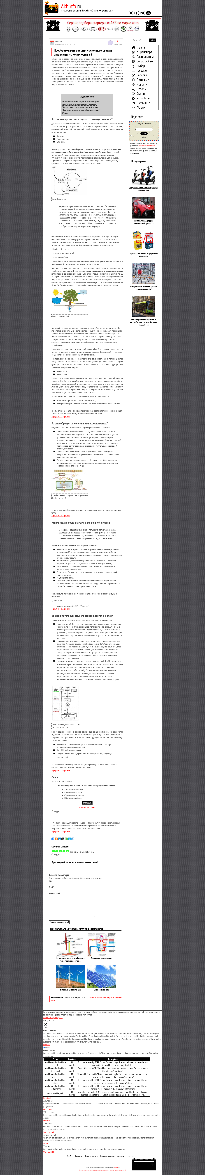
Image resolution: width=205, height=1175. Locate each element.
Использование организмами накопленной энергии (80, 107)
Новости (142, 84)
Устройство (144, 98)
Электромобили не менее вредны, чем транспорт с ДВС (143, 288)
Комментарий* (55, 893)
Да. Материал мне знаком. (75, 789)
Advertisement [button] (48, 1132)
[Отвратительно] (53, 851)
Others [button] (45, 1143)
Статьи (141, 93)
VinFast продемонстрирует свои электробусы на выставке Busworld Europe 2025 (143, 322)
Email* (51, 887)
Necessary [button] (46, 1044)
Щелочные (143, 102)
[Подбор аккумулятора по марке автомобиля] (102, 25)
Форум (141, 107)
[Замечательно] (67, 851)
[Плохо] (57, 851)
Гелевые (142, 70)
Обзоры (141, 89)
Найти (152, 40)
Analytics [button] (46, 1120)
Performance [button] (47, 1109)
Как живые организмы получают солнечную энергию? (80, 101)
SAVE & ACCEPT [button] (49, 1152)
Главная (141, 47)
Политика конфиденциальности (112, 1156)
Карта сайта (131, 1156)
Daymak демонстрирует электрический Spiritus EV (143, 222)
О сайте (69, 1156)
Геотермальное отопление (101, 958)
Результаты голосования (87, 807)
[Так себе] (60, 851)
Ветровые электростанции (70, 989)
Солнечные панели (101, 989)
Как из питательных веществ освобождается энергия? (81, 110)
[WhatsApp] (66, 839)
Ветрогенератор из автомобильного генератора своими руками (70, 959)
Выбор (141, 65)
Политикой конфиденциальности (146, 145)
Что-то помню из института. (75, 795)
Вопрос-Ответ (145, 61)
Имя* (51, 880)
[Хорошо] (64, 851)
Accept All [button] (59, 1017)
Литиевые (143, 79)
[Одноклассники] (56, 839)
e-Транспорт (144, 52)
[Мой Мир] (59, 839)
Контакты (78, 1156)
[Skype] (69, 839)
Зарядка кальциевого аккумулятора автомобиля (144, 255)
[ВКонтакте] (52, 839)
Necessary (48, 1047)
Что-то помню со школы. (74, 792)
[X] (62, 839)
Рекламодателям (91, 1156)
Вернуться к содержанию (60, 416)
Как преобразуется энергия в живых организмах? (79, 104)
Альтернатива (145, 56)
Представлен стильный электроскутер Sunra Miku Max (143, 189)
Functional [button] (47, 1098)
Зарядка (142, 75)
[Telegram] (72, 839)
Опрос (65, 113)
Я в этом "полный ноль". (74, 798)
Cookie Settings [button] (49, 1017)
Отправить (144, 133)
